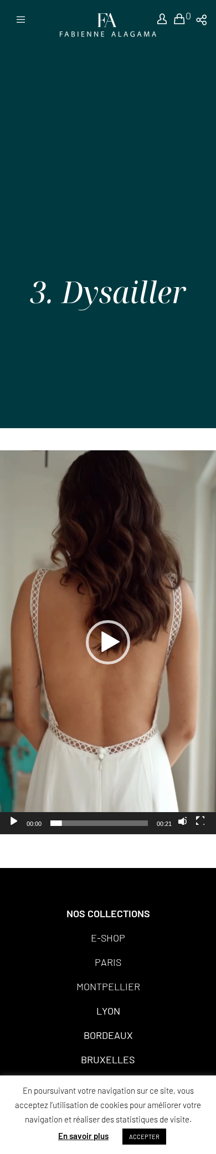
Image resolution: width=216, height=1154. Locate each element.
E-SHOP (108, 938)
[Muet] (182, 820)
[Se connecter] (156, 19)
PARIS (108, 962)
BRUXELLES (108, 1059)
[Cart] (174, 19)
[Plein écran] (200, 820)
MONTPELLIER (108, 986)
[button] (108, 642)
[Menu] (17, 19)
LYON (108, 1011)
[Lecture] (12, 820)
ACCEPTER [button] (144, 1136)
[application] (108, 642)
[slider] (99, 823)
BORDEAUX (108, 1035)
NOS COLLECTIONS (108, 913)
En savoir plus (83, 1136)
